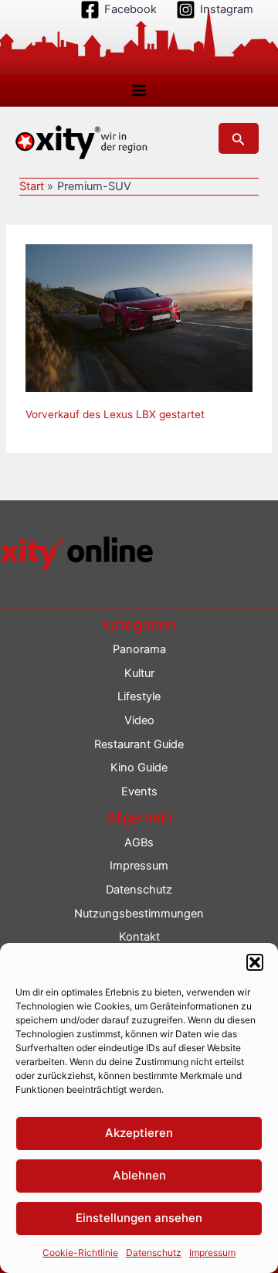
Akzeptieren (139, 1132)
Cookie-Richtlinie (80, 1252)
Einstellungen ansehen (139, 1217)
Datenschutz (153, 1252)
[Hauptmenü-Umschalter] (139, 90)
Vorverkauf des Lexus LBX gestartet (115, 414)
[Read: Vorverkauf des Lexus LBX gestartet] (139, 317)
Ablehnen (139, 1175)
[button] (255, 962)
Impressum (212, 1252)
